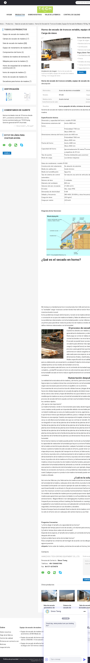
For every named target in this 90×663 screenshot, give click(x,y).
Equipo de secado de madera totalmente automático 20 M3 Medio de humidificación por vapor (35, 633)
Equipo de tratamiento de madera (16, 48)
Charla (81, 72)
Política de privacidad (10, 659)
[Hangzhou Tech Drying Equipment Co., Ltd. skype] (23, 145)
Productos (20, 15)
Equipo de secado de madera (14, 34)
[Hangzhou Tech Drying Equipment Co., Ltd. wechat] (17, 145)
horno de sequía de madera (13, 72)
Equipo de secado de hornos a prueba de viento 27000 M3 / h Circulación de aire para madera (35, 639)
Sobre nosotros (35, 15)
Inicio (2, 24)
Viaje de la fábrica (52, 15)
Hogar (9, 15)
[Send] (84, 659)
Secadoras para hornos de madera (16, 81)
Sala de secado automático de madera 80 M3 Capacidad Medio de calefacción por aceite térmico (49, 607)
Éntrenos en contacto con (9, 641)
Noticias (3, 644)
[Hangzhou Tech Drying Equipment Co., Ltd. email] (5, 145)
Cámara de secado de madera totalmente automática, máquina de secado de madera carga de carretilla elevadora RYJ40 (67, 607)
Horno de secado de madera (13, 77)
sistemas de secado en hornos (76, 546)
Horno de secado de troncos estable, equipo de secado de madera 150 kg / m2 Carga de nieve (57, 73)
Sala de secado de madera (24, 24)
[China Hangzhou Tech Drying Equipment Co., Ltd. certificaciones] (9, 97)
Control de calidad (72, 15)
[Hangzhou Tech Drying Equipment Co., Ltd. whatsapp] (11, 145)
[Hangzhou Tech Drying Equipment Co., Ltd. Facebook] (5, 2)
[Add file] (46, 659)
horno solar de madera (56, 546)
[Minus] (84, 611)
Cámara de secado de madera (14, 39)
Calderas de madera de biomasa (15, 57)
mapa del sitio (5, 647)
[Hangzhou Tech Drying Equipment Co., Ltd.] (45, 9)
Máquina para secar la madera (14, 61)
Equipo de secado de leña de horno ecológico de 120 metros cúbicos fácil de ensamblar (35, 645)
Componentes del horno (12, 52)
